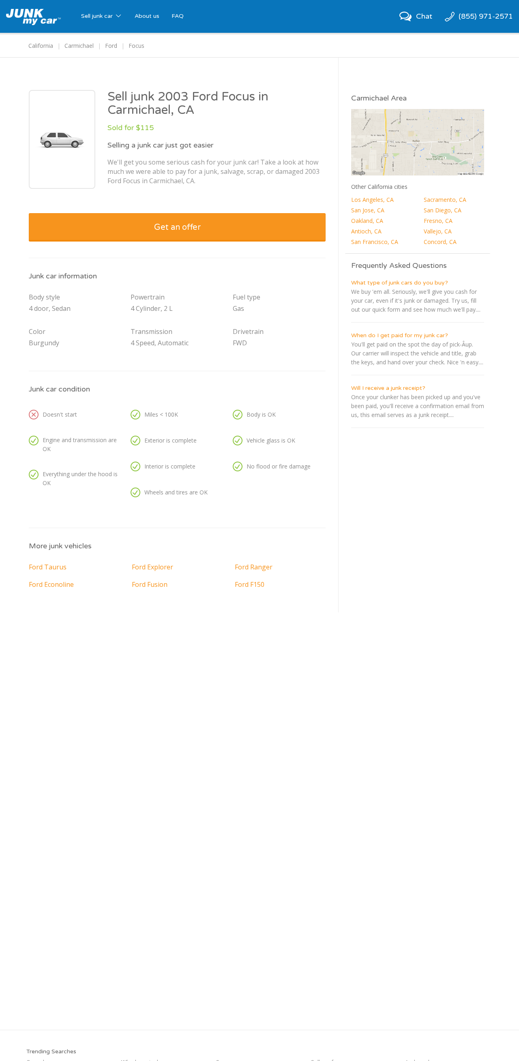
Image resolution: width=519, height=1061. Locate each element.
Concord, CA (440, 242)
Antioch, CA (366, 231)
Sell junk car (97, 16)
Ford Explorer (152, 567)
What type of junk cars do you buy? (399, 282)
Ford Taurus (47, 567)
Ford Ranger (253, 567)
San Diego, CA (442, 210)
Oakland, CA (367, 221)
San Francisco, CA (374, 242)
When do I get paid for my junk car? (399, 335)
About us (147, 16)
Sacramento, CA (445, 199)
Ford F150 (249, 584)
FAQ (178, 16)
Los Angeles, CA (372, 199)
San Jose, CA (367, 210)
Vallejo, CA (438, 231)
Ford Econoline (51, 584)
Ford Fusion (149, 584)
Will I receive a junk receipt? (388, 388)
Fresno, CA (438, 221)
